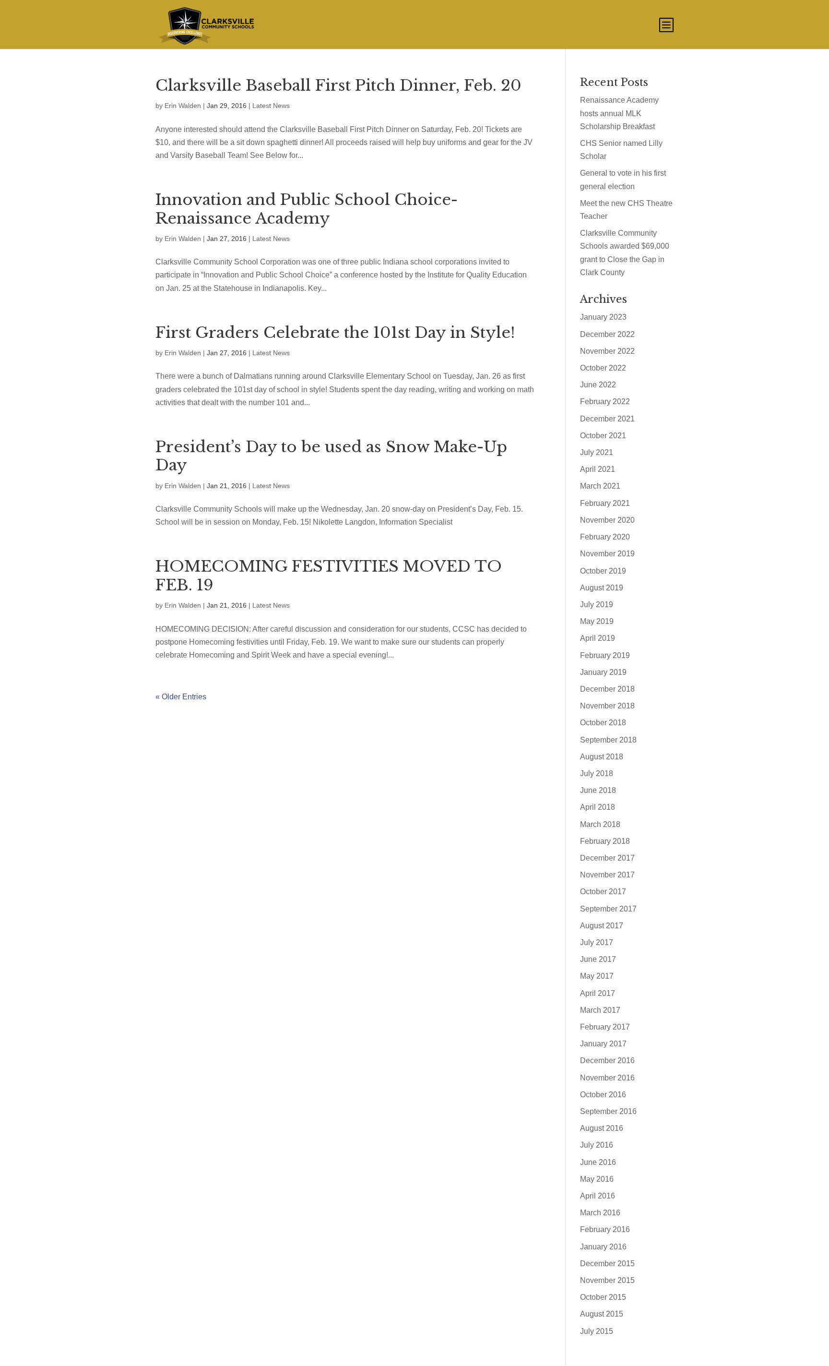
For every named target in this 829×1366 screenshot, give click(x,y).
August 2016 (601, 1128)
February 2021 (605, 503)
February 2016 (605, 1229)
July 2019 (596, 604)
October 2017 (603, 891)
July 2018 (596, 773)
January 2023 (603, 317)
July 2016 (596, 1145)
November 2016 (607, 1078)
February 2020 (605, 537)
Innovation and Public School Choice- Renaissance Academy (306, 209)
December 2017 (607, 858)
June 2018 (598, 790)
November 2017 (607, 875)
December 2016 (607, 1060)
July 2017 (596, 942)
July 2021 (596, 452)
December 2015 (607, 1263)
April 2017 (597, 993)
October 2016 (603, 1094)
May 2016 (597, 1179)
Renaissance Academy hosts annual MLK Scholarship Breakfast (619, 113)
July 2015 (596, 1331)
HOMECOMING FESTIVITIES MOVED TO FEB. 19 (328, 575)
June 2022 (598, 385)
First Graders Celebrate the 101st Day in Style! (335, 332)
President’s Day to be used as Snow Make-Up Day (331, 456)
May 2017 (597, 976)
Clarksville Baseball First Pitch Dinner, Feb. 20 (338, 85)
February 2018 (605, 841)
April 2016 (597, 1196)
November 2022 (607, 351)
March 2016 (600, 1213)
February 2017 (605, 1027)
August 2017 (601, 926)
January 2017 (603, 1044)
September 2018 (608, 740)
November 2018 (607, 706)
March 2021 (600, 486)
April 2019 (597, 638)
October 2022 (603, 368)
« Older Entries (180, 697)
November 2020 (607, 520)
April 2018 (597, 807)
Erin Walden (183, 105)
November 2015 (607, 1280)
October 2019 (603, 571)
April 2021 (597, 469)
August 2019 (601, 588)
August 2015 (601, 1314)
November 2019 (607, 554)
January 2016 (603, 1247)
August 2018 (601, 757)
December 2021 (607, 419)
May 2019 (597, 621)
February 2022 (605, 401)
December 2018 (607, 689)
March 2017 (600, 1010)
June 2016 (598, 1162)
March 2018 (600, 824)
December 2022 (607, 334)
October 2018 (603, 723)
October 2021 (603, 435)
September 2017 (608, 909)
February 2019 (605, 655)
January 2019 (603, 672)
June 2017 (598, 959)
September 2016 (608, 1111)
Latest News (271, 105)
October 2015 (603, 1297)
